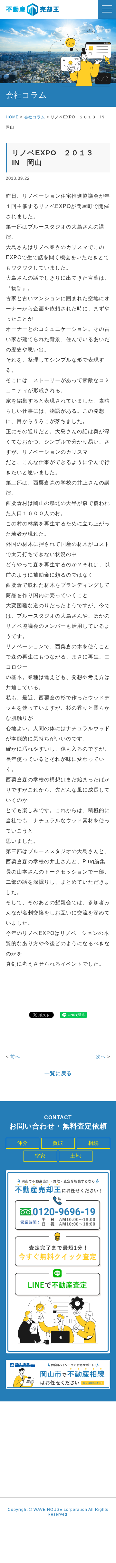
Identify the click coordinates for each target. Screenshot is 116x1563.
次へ (101, 1056)
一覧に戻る (58, 1073)
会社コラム (34, 117)
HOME (12, 117)
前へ (15, 1056)
